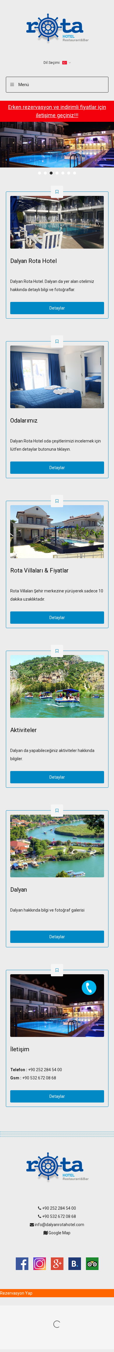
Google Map (59, 1232)
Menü (23, 84)
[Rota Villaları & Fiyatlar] (57, 531)
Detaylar (57, 308)
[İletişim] (57, 1005)
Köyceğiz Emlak (57, 1245)
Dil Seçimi (52, 63)
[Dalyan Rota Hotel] (57, 222)
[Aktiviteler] (57, 686)
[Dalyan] (57, 846)
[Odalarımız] (57, 377)
